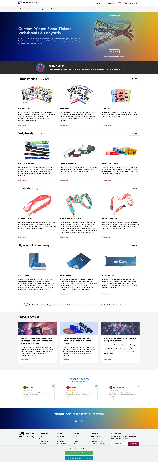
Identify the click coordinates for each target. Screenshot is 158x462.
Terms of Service (44, 441)
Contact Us (79, 421)
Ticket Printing (60, 436)
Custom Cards (55, 9)
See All (134, 79)
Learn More (114, 51)
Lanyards (43, 9)
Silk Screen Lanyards (97, 441)
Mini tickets (59, 438)
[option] (79, 35)
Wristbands (31, 9)
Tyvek (75, 438)
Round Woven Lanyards (98, 443)
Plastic (76, 441)
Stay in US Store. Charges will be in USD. (79, 458)
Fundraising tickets (61, 441)
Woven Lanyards (96, 436)
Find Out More (22, 125)
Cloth (75, 436)
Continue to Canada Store (79, 453)
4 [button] (122, 56)
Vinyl (75, 443)
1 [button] (106, 56)
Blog (40, 436)
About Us (42, 438)
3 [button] (116, 56)
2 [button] (111, 56)
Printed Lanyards (96, 438)
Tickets (20, 9)
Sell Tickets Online (61, 443)
